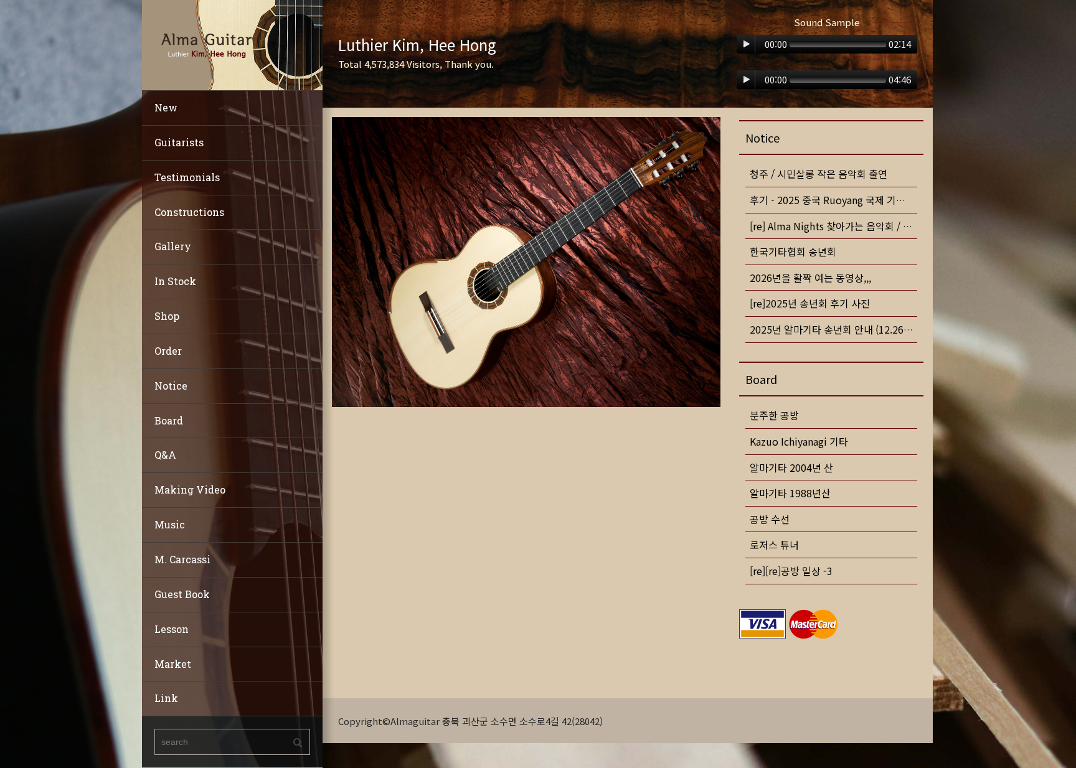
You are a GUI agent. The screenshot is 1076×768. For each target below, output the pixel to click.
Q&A (165, 454)
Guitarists (179, 142)
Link (166, 698)
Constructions (189, 211)
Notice (170, 385)
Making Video (189, 489)
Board (168, 420)
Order (168, 350)
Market (172, 663)
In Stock (175, 281)
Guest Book (182, 594)
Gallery (172, 246)
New (165, 107)
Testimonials (187, 177)
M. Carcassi (182, 559)
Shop (166, 315)
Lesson (171, 628)
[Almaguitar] (232, 43)
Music (169, 524)
